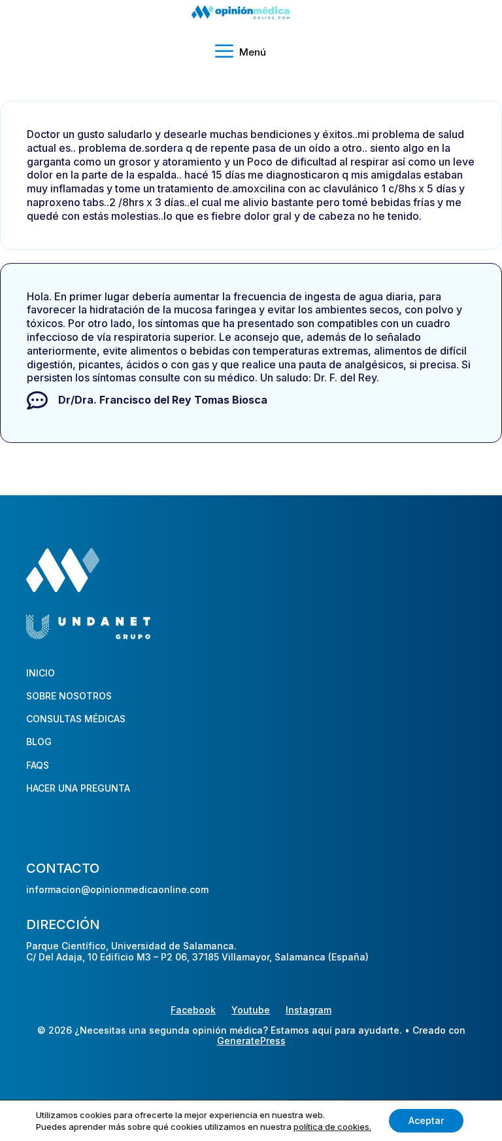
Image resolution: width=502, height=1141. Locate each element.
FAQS (37, 765)
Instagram (308, 1009)
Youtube (250, 1009)
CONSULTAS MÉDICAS (76, 718)
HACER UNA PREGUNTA (78, 788)
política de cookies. (332, 1126)
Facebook (193, 1009)
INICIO (40, 672)
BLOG (39, 741)
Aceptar (426, 1120)
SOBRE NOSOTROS (69, 695)
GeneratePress (251, 1041)
